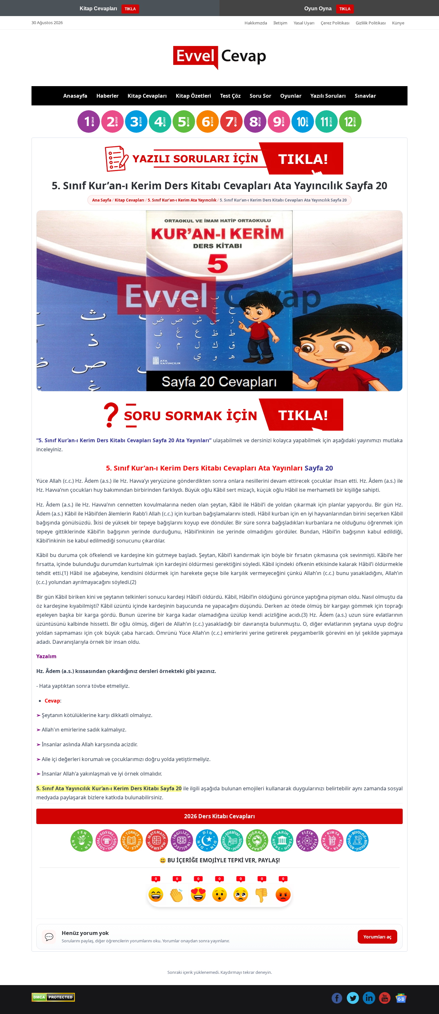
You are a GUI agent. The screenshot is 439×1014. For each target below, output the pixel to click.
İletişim (280, 23)
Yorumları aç (377, 937)
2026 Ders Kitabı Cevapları (219, 816)
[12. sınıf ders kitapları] (350, 121)
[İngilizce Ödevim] (182, 840)
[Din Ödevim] (207, 840)
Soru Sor (260, 95)
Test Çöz (230, 95)
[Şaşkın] (219, 895)
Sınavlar (365, 95)
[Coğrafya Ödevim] (257, 840)
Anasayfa (75, 95)
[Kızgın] (283, 895)
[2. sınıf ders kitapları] (112, 121)
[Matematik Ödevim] (157, 840)
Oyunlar (290, 95)
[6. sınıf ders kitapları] (207, 121)
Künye (398, 23)
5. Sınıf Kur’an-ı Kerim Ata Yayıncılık (182, 200)
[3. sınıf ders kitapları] (136, 121)
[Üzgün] (240, 895)
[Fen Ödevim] (81, 840)
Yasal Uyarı (304, 23)
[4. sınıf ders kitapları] (160, 121)
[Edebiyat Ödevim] (232, 840)
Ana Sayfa (101, 200)
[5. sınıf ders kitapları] (184, 121)
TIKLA (130, 9)
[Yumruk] (262, 895)
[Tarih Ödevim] (282, 840)
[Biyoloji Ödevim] (357, 840)
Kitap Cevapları (147, 95)
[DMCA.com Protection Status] (53, 997)
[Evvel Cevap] (219, 58)
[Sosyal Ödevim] (106, 840)
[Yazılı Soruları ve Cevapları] (219, 158)
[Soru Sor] (219, 415)
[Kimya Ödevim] (332, 840)
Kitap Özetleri (193, 95)
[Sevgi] (198, 895)
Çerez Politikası (335, 23)
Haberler (107, 95)
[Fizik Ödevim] (307, 840)
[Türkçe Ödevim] (132, 840)
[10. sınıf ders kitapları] (302, 121)
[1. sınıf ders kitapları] (88, 121)
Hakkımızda (256, 23)
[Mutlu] (155, 895)
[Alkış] (177, 895)
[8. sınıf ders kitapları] (255, 121)
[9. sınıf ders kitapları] (279, 121)
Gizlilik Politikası (371, 23)
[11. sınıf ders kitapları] (326, 121)
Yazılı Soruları (328, 95)
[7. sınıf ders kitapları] (231, 121)
